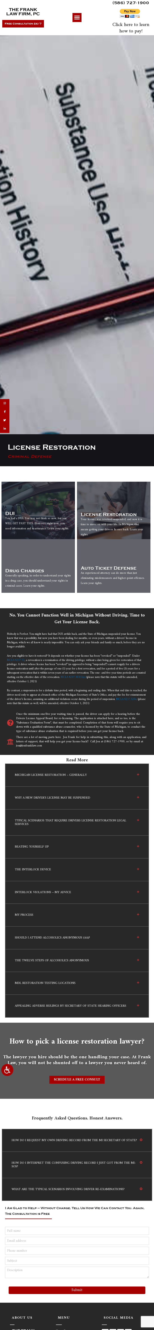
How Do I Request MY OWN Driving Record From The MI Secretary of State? (74, 1140)
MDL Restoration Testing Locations (45, 983)
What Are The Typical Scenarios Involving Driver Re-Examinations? (68, 1189)
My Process (24, 915)
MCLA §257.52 (16, 660)
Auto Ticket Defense (108, 568)
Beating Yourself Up (32, 847)
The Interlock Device (33, 869)
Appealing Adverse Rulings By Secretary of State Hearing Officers (70, 1006)
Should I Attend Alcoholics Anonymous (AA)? (52, 938)
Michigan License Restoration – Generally (51, 775)
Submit (77, 1290)
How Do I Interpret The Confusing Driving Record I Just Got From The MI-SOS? (74, 1164)
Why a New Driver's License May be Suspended (52, 798)
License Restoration (109, 514)
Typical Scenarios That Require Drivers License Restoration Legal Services (70, 822)
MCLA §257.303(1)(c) (73, 677)
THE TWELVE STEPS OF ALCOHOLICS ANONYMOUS (52, 960)
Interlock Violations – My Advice (43, 892)
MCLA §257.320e (126, 699)
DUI (10, 513)
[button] (77, 17)
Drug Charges (24, 570)
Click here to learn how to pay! (130, 28)
